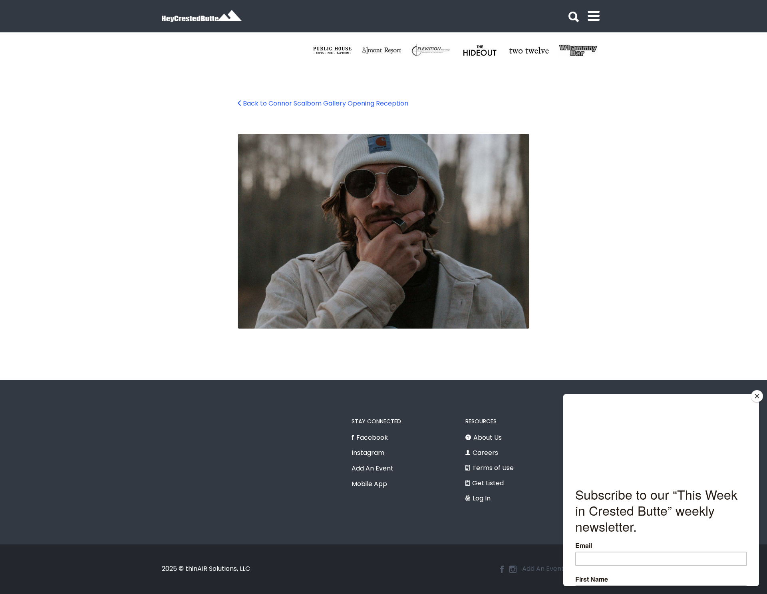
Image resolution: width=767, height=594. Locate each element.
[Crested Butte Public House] (337, 50)
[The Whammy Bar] (582, 50)
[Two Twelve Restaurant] (533, 50)
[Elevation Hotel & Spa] (435, 50)
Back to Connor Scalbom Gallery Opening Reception (325, 103)
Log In (482, 498)
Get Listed (488, 483)
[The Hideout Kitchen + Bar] (484, 50)
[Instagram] (513, 569)
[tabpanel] (533, 50)
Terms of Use (493, 467)
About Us (487, 437)
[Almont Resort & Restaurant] (386, 50)
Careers (485, 452)
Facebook (372, 437)
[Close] (757, 396)
